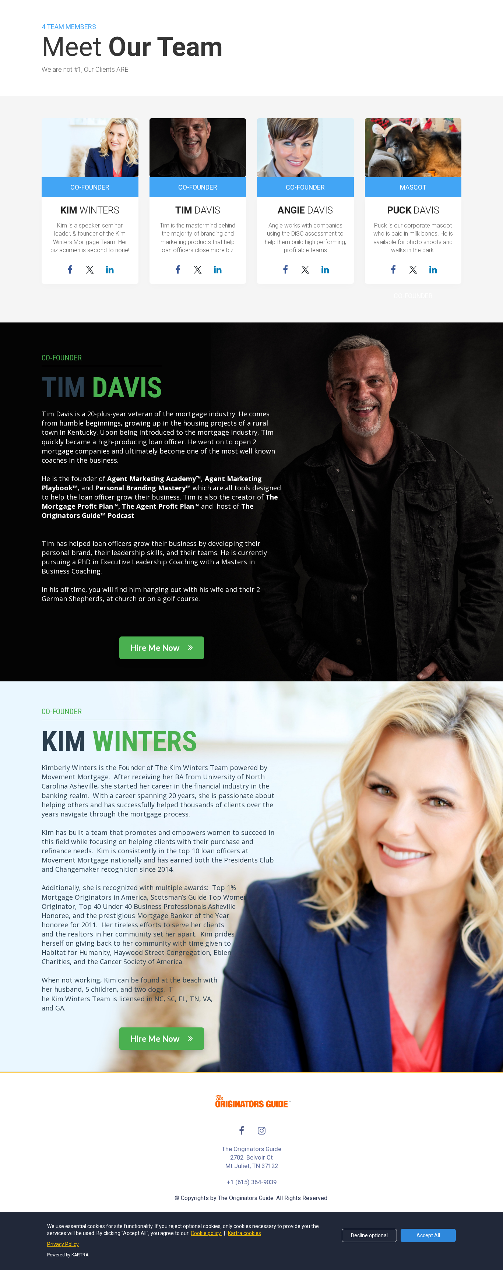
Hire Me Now (155, 648)
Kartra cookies (244, 1233)
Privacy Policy (63, 1244)
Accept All (428, 1235)
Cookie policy (206, 1233)
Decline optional (369, 1235)
